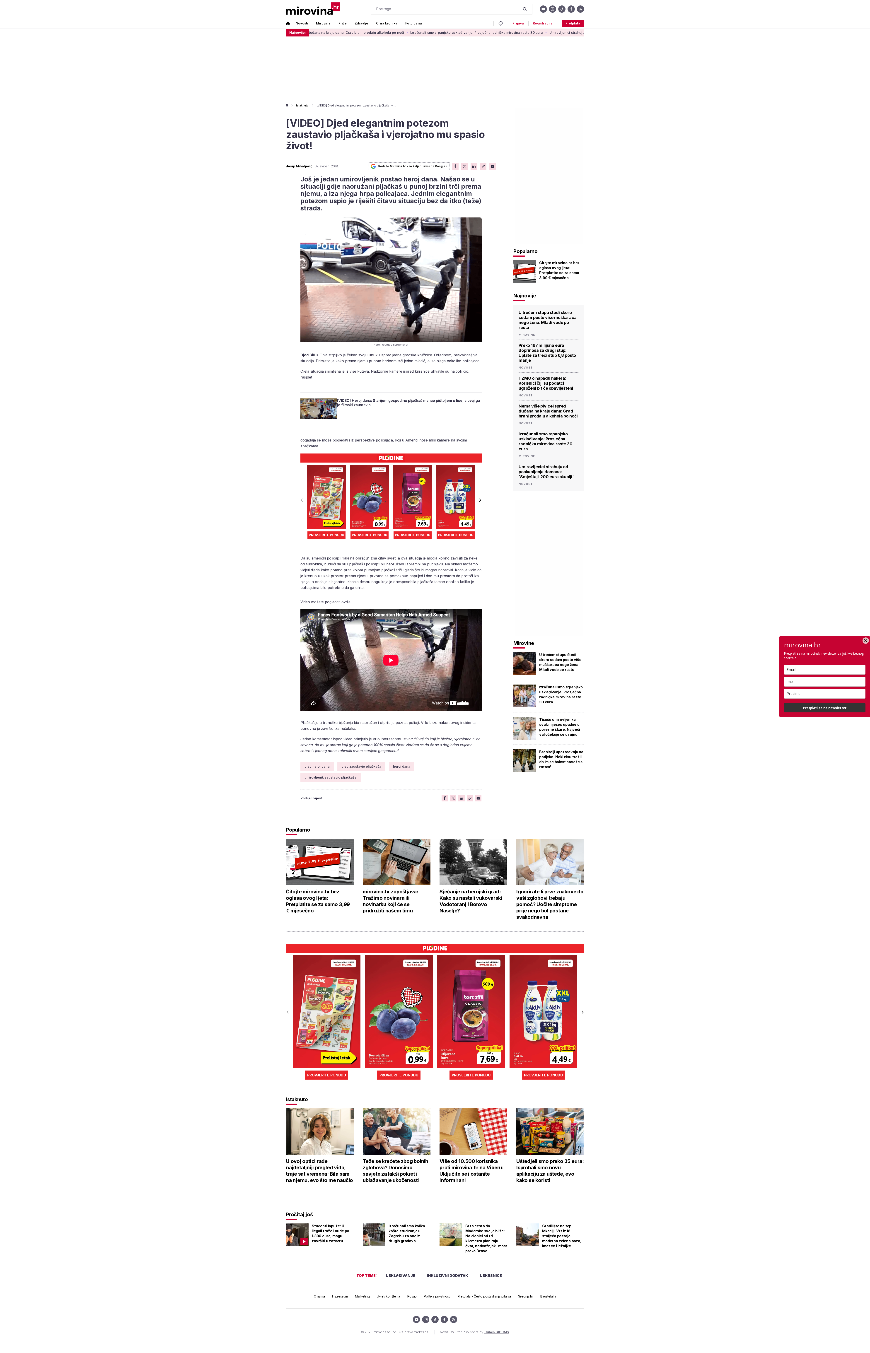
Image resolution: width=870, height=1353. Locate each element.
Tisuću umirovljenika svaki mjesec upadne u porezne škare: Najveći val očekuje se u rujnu (559, 727)
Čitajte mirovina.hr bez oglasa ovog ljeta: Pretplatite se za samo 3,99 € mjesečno (559, 270)
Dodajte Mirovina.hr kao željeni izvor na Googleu (412, 166)
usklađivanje (400, 1275)
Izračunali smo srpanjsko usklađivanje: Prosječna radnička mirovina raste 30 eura (364, 32)
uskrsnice (491, 1275)
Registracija (543, 23)
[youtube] (543, 9)
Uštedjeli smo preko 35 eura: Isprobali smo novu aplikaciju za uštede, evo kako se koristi (550, 1170)
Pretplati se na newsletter (824, 708)
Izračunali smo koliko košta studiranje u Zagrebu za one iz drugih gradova (407, 1233)
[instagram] (552, 9)
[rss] (580, 9)
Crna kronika (386, 23)
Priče (342, 23)
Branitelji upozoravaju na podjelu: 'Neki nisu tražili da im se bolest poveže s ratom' (561, 759)
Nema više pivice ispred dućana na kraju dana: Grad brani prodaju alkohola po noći (548, 411)
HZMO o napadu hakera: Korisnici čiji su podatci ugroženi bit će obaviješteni (546, 383)
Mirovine (323, 23)
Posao (412, 1296)
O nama (319, 1296)
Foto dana (413, 23)
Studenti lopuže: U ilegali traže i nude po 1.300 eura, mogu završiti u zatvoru (330, 1233)
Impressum (340, 1296)
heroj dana (401, 766)
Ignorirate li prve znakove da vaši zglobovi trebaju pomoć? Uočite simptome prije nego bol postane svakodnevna (549, 904)
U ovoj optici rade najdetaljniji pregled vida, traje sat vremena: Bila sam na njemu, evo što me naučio (319, 1170)
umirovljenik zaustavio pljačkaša (330, 777)
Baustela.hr (548, 1296)
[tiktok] (562, 9)
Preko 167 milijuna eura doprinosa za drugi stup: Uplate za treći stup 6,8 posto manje (547, 353)
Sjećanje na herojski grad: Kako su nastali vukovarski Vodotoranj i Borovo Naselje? (471, 901)
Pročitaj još (299, 1214)
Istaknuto (302, 105)
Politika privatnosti (437, 1296)
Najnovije (524, 296)
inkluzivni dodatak (447, 1275)
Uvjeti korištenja (388, 1296)
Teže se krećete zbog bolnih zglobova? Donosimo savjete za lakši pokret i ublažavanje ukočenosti (395, 1170)
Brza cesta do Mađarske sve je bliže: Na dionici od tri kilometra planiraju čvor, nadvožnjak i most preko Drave (486, 1238)
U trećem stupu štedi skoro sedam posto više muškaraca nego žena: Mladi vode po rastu (548, 320)
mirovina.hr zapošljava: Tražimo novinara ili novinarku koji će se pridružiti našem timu (390, 901)
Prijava (518, 23)
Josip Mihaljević (299, 166)
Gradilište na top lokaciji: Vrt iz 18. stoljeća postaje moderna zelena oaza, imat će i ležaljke (561, 1236)
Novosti (302, 23)
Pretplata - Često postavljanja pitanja (484, 1296)
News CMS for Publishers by (474, 1332)
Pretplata (573, 23)
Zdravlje (361, 23)
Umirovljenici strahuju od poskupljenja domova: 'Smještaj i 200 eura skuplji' (498, 32)
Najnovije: (297, 32)
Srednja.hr (525, 1296)
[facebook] (571, 9)
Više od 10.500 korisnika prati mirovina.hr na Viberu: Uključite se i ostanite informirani (472, 1170)
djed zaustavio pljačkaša (361, 766)
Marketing (362, 1296)
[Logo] (313, 9)
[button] (480, 500)
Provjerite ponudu (326, 535)
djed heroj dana (317, 766)
